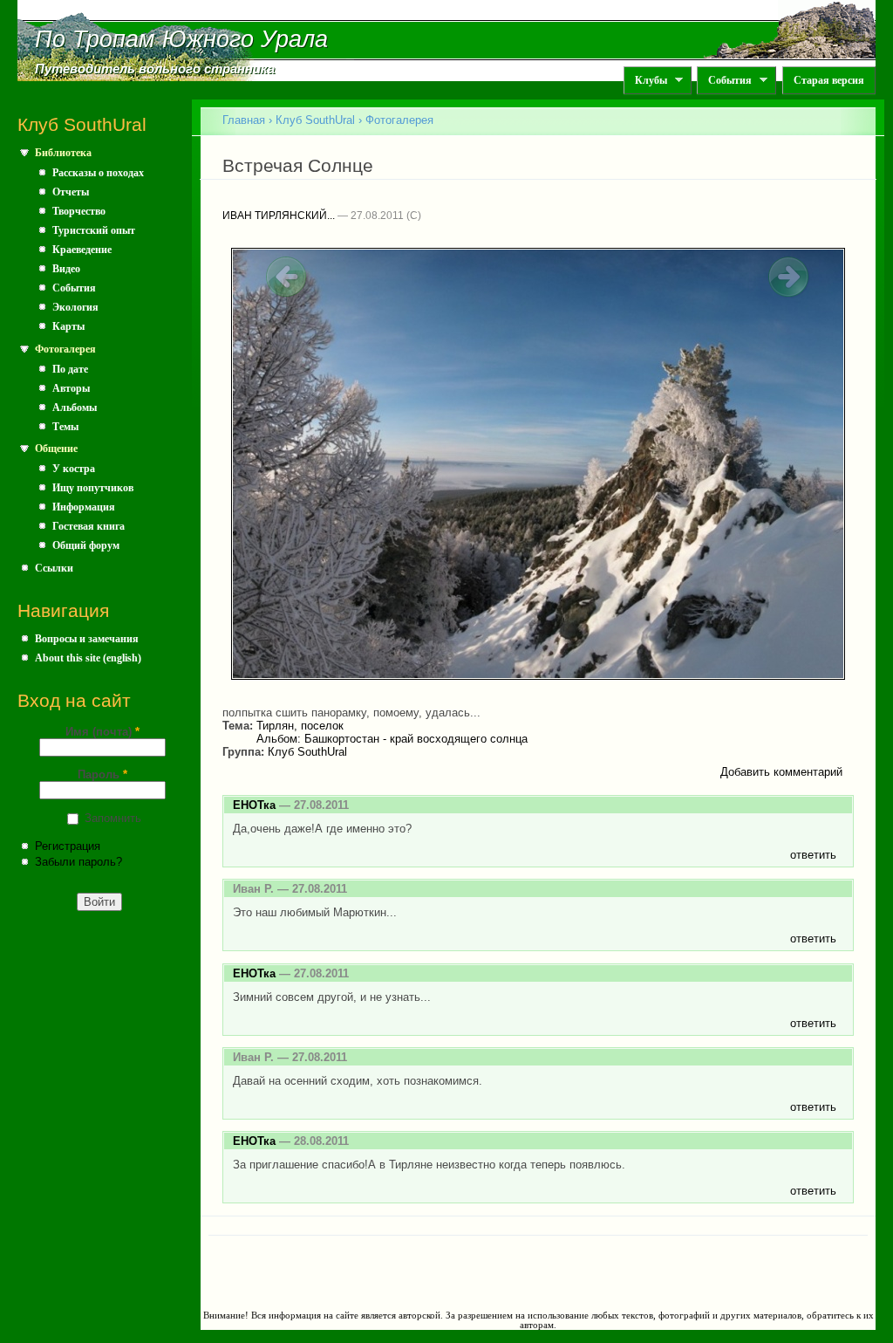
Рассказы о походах (98, 173)
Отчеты (70, 192)
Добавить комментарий (781, 771)
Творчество (79, 211)
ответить (813, 854)
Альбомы (74, 407)
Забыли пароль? (78, 861)
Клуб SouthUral (315, 120)
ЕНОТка (254, 805)
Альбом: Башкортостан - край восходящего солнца (392, 738)
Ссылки (54, 568)
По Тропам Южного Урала (181, 39)
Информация (83, 507)
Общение (56, 448)
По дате (70, 369)
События (724, 80)
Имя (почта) (102, 731)
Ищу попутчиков (92, 488)
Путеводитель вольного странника (155, 69)
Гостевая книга (88, 526)
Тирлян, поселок (300, 725)
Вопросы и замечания (87, 639)
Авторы (71, 388)
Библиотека (63, 153)
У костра (73, 469)
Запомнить (113, 818)
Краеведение (82, 249)
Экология (75, 307)
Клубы (645, 80)
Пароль (102, 774)
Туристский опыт (93, 230)
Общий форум (85, 545)
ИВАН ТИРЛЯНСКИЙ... (278, 215)
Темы (65, 427)
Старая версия (829, 80)
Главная (243, 120)
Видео (66, 269)
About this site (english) (88, 658)
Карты (68, 326)
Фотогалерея (65, 349)
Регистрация (67, 846)
